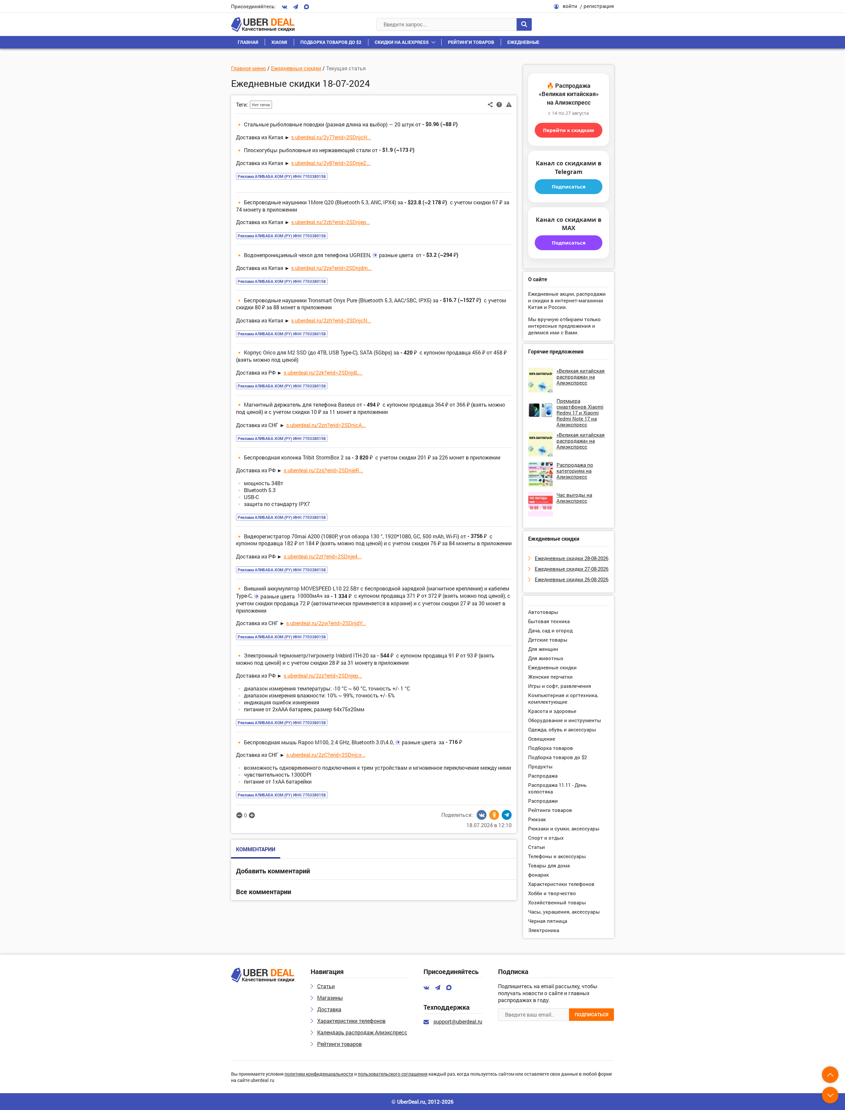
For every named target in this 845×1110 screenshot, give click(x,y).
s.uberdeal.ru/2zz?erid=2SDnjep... (323, 675)
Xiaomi (279, 42)
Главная (248, 42)
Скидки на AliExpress (402, 42)
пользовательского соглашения (392, 1074)
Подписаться (569, 186)
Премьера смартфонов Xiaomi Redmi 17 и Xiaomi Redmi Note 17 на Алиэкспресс (580, 412)
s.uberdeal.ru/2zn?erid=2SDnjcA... (326, 424)
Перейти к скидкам (568, 130)
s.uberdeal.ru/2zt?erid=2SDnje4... (322, 556)
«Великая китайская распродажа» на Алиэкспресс (581, 377)
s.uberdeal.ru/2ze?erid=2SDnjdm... (331, 267)
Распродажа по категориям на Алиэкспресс (575, 471)
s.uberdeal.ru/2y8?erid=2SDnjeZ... (330, 162)
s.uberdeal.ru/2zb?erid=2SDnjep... (330, 222)
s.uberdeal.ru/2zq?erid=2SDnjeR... (323, 470)
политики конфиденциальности (319, 1074)
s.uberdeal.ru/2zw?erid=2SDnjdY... (326, 623)
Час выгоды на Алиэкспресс (574, 498)
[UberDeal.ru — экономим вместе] (262, 24)
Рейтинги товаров (471, 42)
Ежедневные (523, 42)
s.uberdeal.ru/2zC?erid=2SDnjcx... (325, 754)
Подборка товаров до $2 (330, 42)
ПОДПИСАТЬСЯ (591, 1014)
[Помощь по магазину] (499, 104)
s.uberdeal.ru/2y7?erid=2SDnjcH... (331, 137)
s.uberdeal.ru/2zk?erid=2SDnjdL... (323, 372)
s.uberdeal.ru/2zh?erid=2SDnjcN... (331, 320)
